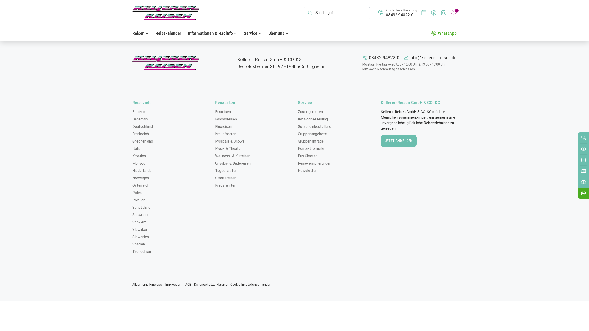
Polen (137, 193)
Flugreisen (223, 126)
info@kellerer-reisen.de (433, 57)
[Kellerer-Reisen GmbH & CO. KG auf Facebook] (433, 13)
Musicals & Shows (229, 141)
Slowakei (139, 229)
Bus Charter (307, 156)
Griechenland (142, 141)
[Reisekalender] (424, 13)
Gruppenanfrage (311, 141)
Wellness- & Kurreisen (232, 156)
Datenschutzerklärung (211, 284)
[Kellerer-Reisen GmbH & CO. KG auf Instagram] (443, 13)
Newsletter (307, 170)
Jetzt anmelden (399, 141)
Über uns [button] (276, 33)
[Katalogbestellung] (583, 171)
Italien (137, 148)
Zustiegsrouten (310, 112)
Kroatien (139, 156)
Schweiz (139, 222)
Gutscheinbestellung (314, 126)
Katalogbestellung (313, 119)
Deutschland (142, 126)
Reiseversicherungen (314, 163)
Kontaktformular (311, 148)
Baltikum (139, 112)
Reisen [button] (138, 33)
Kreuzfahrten (225, 134)
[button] (583, 193)
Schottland (141, 207)
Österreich (140, 185)
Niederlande (142, 170)
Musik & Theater (228, 148)
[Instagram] (583, 160)
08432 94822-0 (384, 57)
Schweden (140, 215)
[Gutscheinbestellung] (583, 182)
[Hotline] (583, 137)
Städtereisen (225, 178)
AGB (188, 284)
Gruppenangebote (312, 134)
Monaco (138, 163)
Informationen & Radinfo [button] (210, 33)
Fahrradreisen (226, 119)
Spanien (138, 244)
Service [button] (250, 33)
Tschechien (141, 251)
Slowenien (140, 237)
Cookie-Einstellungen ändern (251, 284)
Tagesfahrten (226, 170)
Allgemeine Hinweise (147, 284)
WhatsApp (447, 33)
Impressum (173, 284)
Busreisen (223, 112)
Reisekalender (168, 33)
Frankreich (140, 134)
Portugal (139, 200)
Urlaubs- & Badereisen (233, 163)
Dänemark (140, 119)
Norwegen (140, 178)
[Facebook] (583, 148)
